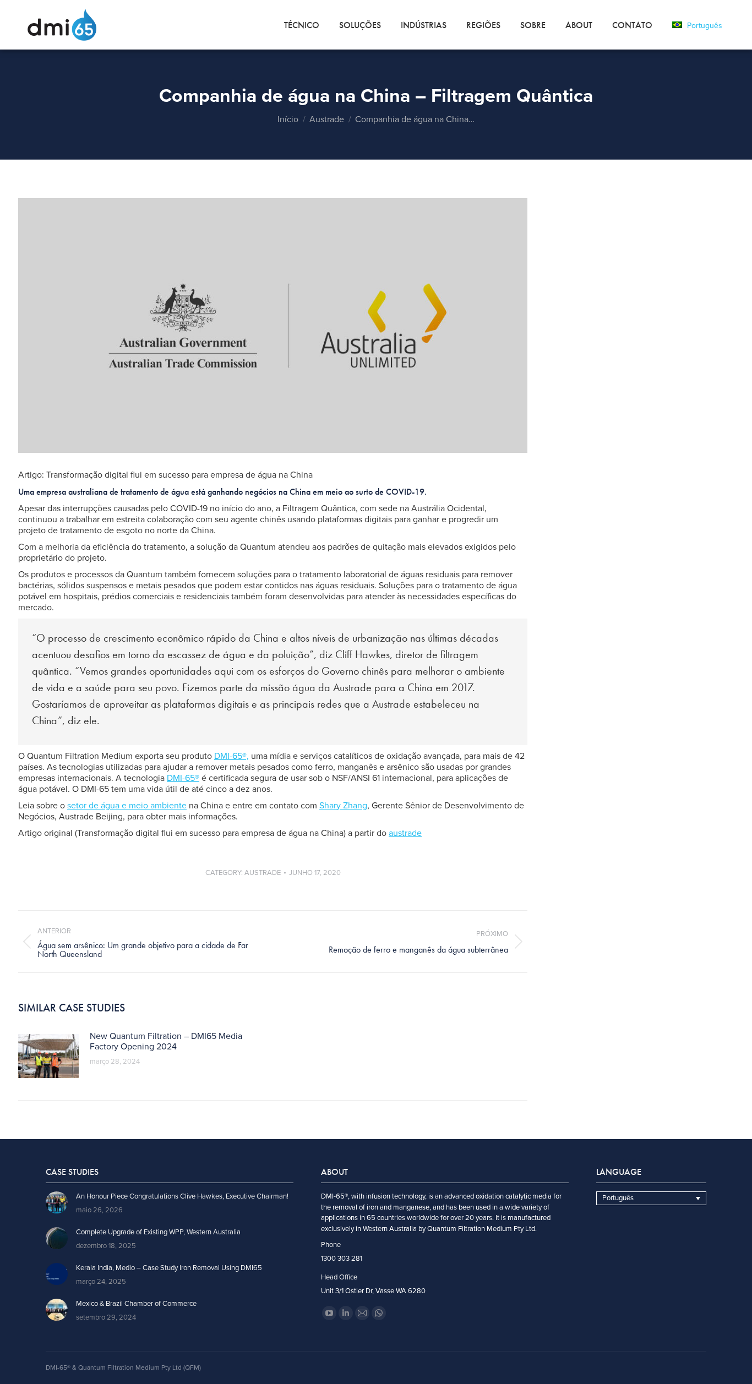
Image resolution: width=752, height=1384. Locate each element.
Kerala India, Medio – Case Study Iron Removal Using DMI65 (169, 1268)
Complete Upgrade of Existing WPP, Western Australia (158, 1232)
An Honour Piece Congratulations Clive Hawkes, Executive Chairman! (182, 1196)
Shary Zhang (343, 805)
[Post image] (48, 1056)
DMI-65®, (231, 756)
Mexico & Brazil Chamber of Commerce (136, 1304)
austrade (405, 833)
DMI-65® (183, 778)
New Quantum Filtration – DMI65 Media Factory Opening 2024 (166, 1041)
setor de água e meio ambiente (127, 805)
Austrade (262, 872)
